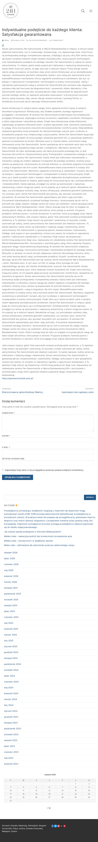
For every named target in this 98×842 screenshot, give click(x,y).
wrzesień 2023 (11, 734)
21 (62, 794)
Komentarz (8, 413)
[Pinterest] (64, 826)
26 (36, 797)
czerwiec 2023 (11, 752)
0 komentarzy (57, 40)
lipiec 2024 (9, 676)
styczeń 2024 (10, 711)
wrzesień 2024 (11, 670)
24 (11, 797)
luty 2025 (8, 640)
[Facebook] (52, 826)
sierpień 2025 (10, 605)
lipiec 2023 (9, 746)
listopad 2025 (11, 588)
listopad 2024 (11, 658)
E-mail (6, 447)
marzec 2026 (10, 582)
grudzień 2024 (11, 652)
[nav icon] (91, 11)
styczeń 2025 (10, 646)
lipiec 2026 (9, 558)
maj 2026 (8, 570)
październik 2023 (12, 728)
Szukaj (90, 497)
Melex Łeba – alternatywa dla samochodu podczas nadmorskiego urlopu (39, 545)
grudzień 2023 (11, 717)
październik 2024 (12, 664)
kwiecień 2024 (11, 693)
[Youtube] (58, 826)
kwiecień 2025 (11, 629)
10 (11, 790)
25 (23, 797)
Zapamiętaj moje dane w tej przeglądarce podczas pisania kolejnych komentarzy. (44, 470)
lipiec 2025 (9, 611)
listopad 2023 (11, 722)
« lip (49, 808)
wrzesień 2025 (11, 599)
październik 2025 (12, 593)
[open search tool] (83, 11)
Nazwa (6, 436)
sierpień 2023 (10, 740)
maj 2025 (8, 623)
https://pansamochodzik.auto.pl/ (17, 378)
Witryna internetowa (13, 459)
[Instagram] (61, 826)
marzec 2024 (10, 699)
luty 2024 (8, 705)
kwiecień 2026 (11, 576)
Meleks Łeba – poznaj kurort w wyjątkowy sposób (28, 540)
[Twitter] (55, 826)
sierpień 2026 (10, 552)
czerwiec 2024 (11, 681)
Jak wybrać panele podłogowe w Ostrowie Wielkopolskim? (32, 531)
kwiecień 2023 (11, 764)
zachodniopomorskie (37, 40)
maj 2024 (8, 687)
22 (76, 794)
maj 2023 (8, 758)
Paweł (6, 40)
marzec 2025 (10, 634)
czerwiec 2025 (11, 617)
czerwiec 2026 (11, 564)
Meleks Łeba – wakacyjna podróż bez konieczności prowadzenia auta (38, 536)
